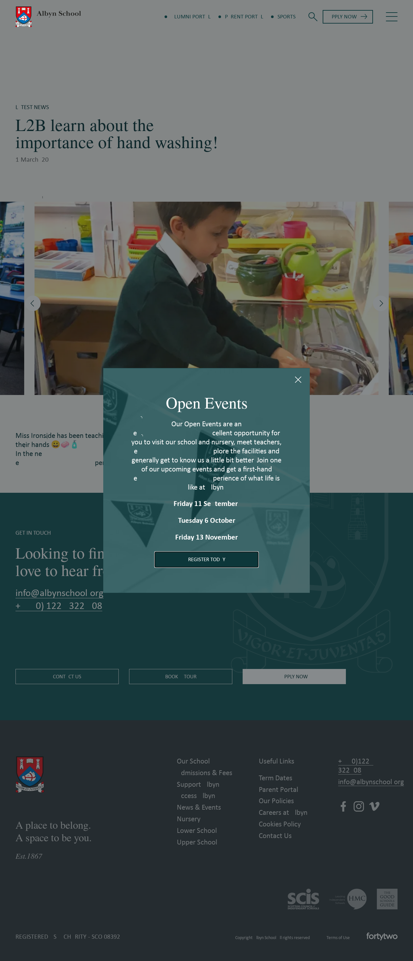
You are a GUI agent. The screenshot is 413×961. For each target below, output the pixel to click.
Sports (286, 16)
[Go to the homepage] (48, 16)
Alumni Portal (191, 16)
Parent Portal (244, 16)
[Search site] (312, 16)
